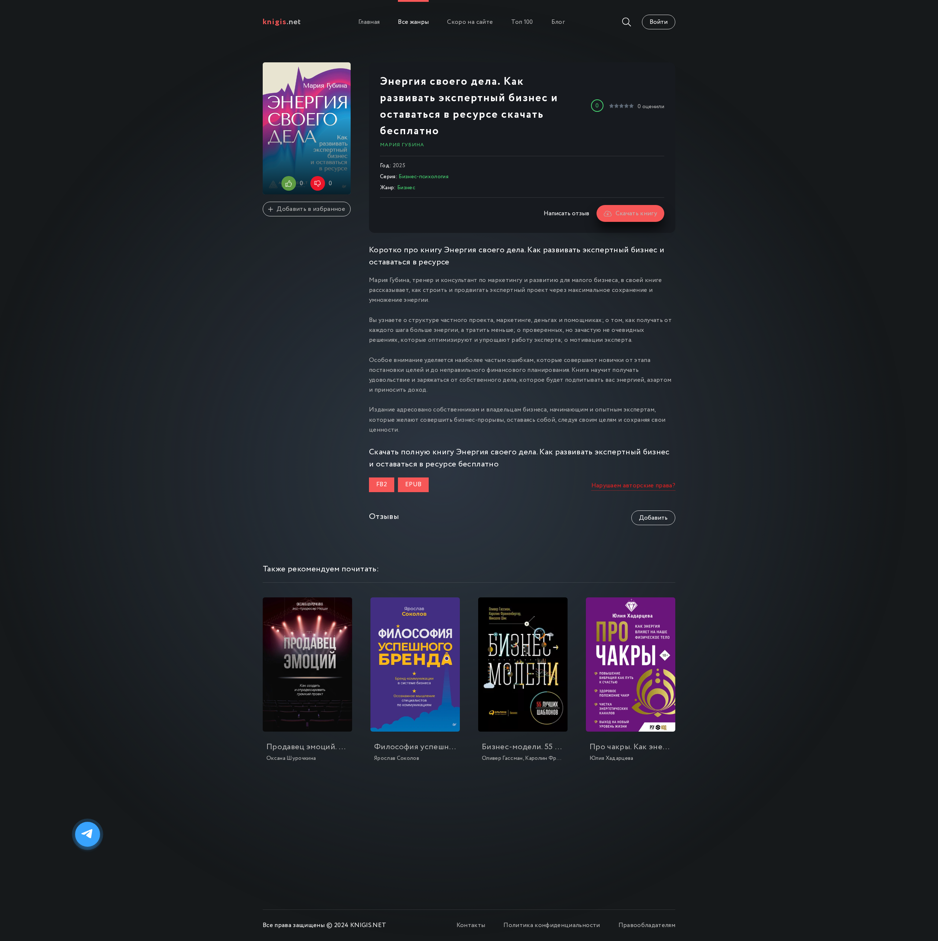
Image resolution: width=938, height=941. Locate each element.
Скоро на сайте (470, 22)
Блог (558, 22)
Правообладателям (646, 925)
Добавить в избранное (311, 209)
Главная (369, 22)
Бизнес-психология (423, 177)
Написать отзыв (566, 213)
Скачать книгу (636, 213)
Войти (659, 22)
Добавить (653, 518)
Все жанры (413, 22)
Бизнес (406, 188)
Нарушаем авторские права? (633, 485)
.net (282, 22)
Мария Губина (402, 145)
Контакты (471, 925)
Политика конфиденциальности (551, 925)
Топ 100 (522, 22)
